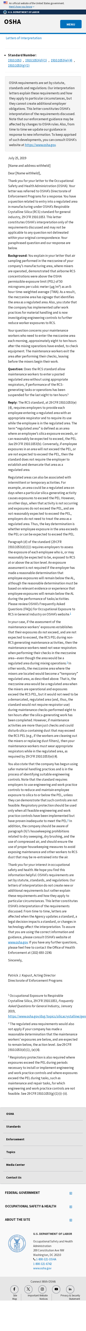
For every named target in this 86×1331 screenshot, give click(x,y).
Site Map (14, 1297)
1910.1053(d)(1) (36, 60)
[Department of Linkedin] (70, 1289)
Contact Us (13, 1177)
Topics (10, 1152)
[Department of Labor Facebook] (14, 1289)
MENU (71, 24)
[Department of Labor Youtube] (56, 1289)
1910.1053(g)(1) (19, 65)
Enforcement (15, 1139)
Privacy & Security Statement (70, 1297)
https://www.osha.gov (40, 145)
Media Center (15, 1165)
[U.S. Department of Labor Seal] (17, 1243)
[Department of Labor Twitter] (28, 1289)
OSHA (12, 21)
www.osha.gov (18, 942)
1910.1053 (14, 60)
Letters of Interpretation (24, 38)
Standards (13, 1126)
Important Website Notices (38, 1297)
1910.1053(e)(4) (61, 60)
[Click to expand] (43, 5)
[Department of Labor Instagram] (42, 1289)
